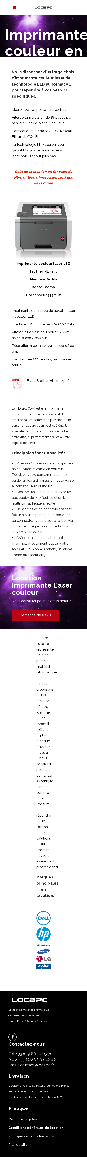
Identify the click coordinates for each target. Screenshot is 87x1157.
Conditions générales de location (36, 1128)
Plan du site (17, 1145)
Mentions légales (22, 1119)
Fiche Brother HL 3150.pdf (48, 381)
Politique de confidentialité (31, 1136)
